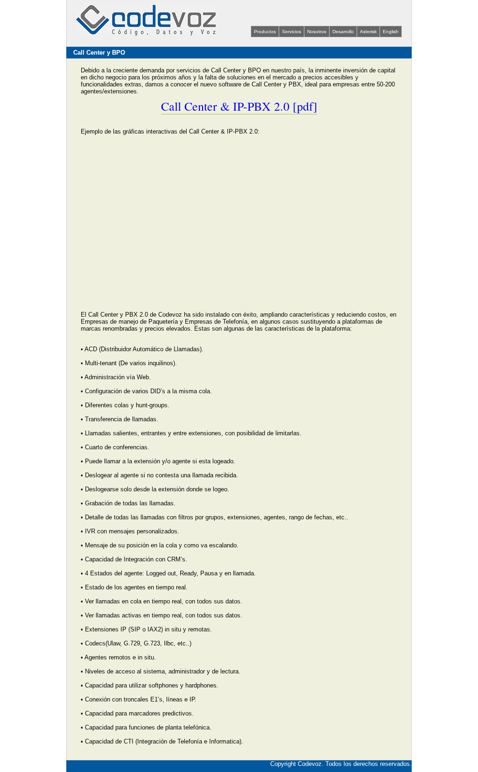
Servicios (291, 31)
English (391, 31)
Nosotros (316, 31)
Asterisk (368, 31)
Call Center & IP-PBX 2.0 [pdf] (239, 106)
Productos (265, 31)
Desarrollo (343, 31)
